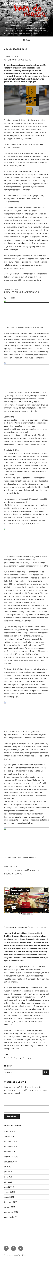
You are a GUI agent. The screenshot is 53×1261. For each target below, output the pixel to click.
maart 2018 (9, 1187)
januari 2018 (9, 1197)
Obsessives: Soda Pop (13, 927)
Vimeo (43, 927)
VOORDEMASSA (17, 3)
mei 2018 (8, 1177)
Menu (28, 40)
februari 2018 (10, 1192)
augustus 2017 (10, 1217)
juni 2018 (8, 1172)
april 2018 (8, 1182)
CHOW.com (33, 927)
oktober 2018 (9, 1152)
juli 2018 (7, 1167)
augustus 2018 (10, 1162)
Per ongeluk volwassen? (17, 59)
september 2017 (11, 1212)
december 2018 (11, 1142)
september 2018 (11, 1157)
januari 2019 (9, 1136)
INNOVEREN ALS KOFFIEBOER (21, 292)
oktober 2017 (9, 1207)
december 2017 (10, 1202)
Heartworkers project (26, 1046)
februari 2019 (10, 1131)
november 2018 (11, 1147)
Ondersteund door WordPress (15, 1255)
